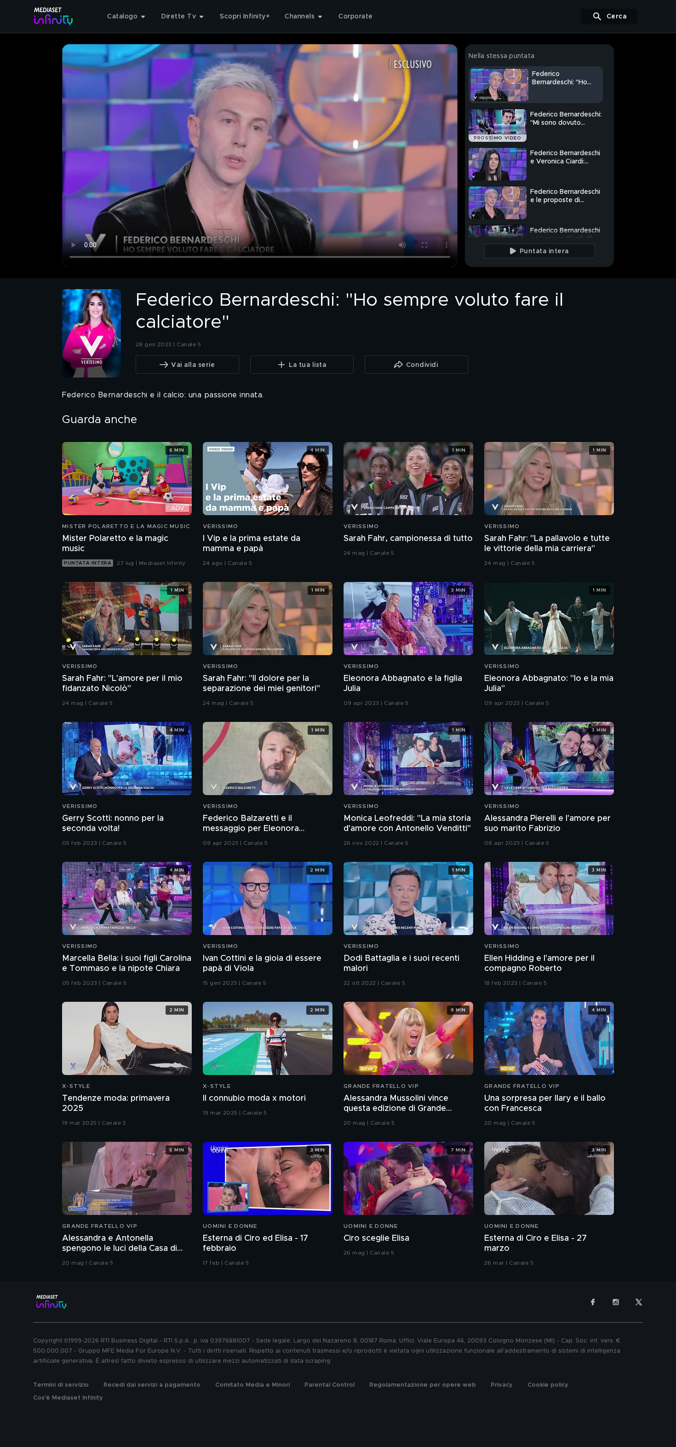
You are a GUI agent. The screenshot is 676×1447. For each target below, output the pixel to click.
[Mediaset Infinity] (53, 16)
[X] (639, 1302)
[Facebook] (593, 1302)
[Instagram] (616, 1302)
